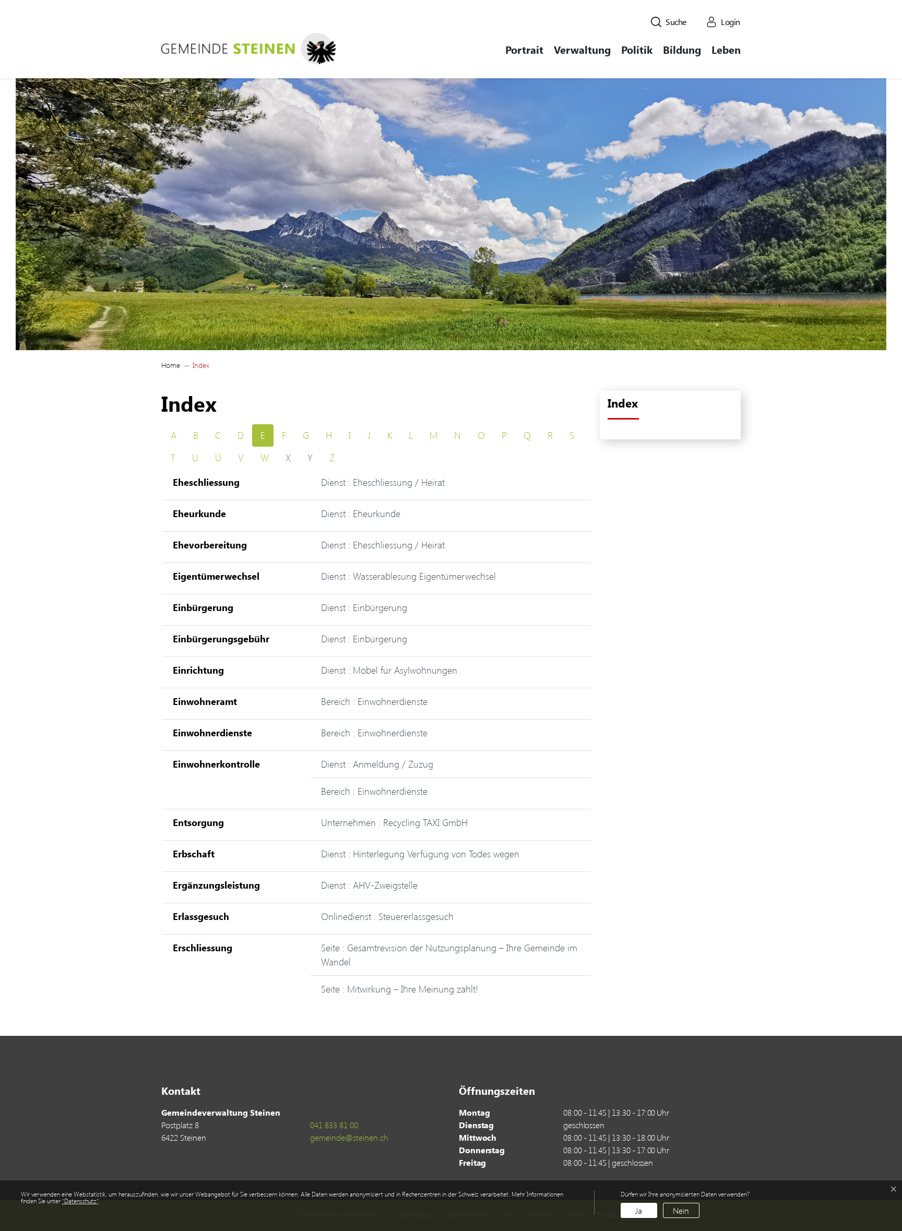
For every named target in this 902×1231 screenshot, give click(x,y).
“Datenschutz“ (80, 1201)
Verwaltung (582, 49)
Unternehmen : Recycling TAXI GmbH (394, 822)
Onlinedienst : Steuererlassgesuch (387, 916)
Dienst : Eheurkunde (360, 513)
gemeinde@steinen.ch (349, 1137)
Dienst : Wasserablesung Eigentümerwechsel (408, 576)
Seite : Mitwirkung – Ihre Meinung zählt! (399, 989)
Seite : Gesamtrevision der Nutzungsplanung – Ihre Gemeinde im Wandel (449, 954)
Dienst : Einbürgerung (364, 607)
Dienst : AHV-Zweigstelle (369, 885)
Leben (726, 49)
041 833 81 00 (334, 1124)
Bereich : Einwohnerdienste (374, 701)
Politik (636, 49)
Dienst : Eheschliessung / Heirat (383, 482)
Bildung (682, 49)
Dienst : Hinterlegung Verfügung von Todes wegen (420, 853)
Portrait (524, 49)
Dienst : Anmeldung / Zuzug (377, 764)
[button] (668, 22)
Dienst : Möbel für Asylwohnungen (389, 670)
